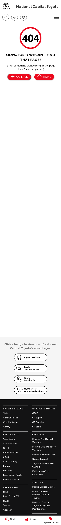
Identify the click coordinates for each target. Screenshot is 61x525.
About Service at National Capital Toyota (41, 494)
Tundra (6, 505)
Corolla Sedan (10, 422)
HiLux (6, 491)
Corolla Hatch (10, 417)
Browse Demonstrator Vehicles (44, 448)
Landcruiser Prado (12, 474)
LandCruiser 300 (11, 479)
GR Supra (37, 417)
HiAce (6, 500)
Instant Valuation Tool (44, 454)
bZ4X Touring (10, 461)
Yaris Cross (9, 438)
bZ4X (6, 456)
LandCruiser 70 (11, 496)
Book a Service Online (43, 486)
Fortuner (7, 470)
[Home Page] (8, 6)
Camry (6, 426)
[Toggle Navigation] (56, 17)
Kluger (6, 465)
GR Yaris (36, 426)
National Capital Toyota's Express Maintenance (41, 505)
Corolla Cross (10, 443)
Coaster (7, 509)
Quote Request (40, 458)
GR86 (35, 413)
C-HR (6, 447)
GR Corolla (38, 422)
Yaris (5, 413)
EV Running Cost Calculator (40, 473)
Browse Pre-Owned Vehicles (42, 440)
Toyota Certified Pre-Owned (43, 465)
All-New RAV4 (10, 452)
